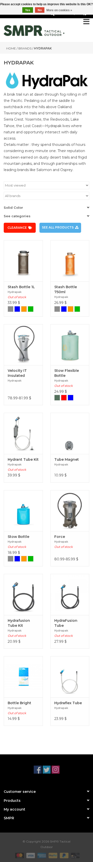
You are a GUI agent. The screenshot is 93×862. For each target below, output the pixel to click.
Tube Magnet (66, 459)
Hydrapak (43, 48)
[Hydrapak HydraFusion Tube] (70, 594)
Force (59, 536)
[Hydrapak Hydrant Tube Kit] (23, 433)
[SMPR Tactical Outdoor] (34, 30)
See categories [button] (17, 216)
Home (11, 48)
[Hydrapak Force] (70, 510)
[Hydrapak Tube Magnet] (70, 433)
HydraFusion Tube (65, 623)
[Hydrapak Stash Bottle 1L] (23, 260)
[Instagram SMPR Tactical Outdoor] (56, 770)
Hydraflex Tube (68, 703)
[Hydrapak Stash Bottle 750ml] (70, 260)
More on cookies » (59, 10)
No (40, 10)
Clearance (17, 227)
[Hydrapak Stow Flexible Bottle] (70, 344)
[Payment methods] (19, 855)
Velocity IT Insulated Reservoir (17, 373)
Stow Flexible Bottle (66, 373)
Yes (27, 10)
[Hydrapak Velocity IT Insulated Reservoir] (23, 344)
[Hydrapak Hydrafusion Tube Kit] (23, 594)
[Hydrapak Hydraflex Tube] (70, 676)
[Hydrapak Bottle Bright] (23, 676)
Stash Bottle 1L (21, 287)
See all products (58, 227)
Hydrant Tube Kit (23, 459)
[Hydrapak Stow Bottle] (23, 510)
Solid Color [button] (13, 208)
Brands (24, 48)
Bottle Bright (19, 703)
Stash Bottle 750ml (65, 289)
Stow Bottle (18, 536)
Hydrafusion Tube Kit (19, 623)
